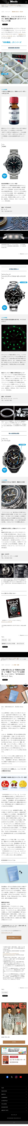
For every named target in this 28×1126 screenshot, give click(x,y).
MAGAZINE (4, 1107)
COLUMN (4, 1104)
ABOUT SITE (4, 1110)
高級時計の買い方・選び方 (15, 5)
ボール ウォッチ (20, 643)
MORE (14, 1042)
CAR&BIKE (4, 1097)
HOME (2, 5)
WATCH (7, 5)
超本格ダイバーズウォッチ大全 (8, 643)
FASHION (4, 1091)
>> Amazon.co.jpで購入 (11, 621)
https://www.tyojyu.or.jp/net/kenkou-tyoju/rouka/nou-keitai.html (11, 954)
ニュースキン (5, 992)
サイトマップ (14, 1114)
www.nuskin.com (6, 932)
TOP (2, 1088)
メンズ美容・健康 (15, 658)
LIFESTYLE (7, 658)
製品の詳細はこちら (13, 937)
